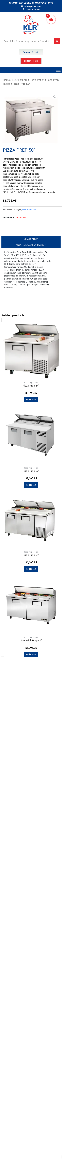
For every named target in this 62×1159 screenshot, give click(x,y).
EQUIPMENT (19, 80)
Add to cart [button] (31, 399)
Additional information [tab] (31, 244)
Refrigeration (37, 80)
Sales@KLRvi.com (32, 6)
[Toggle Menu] (58, 70)
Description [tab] (31, 239)
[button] (54, 96)
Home (6, 80)
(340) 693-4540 (32, 9)
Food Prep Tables (29, 209)
